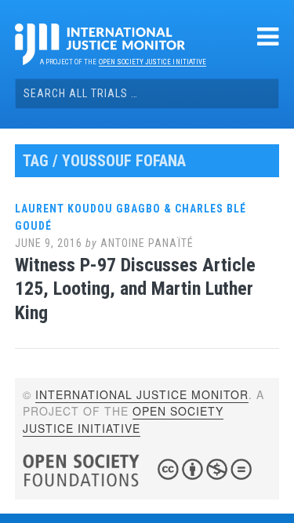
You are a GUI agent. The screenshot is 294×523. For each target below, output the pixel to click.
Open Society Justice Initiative (152, 62)
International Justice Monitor (142, 394)
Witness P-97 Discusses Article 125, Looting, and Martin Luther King (135, 289)
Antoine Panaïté (147, 243)
